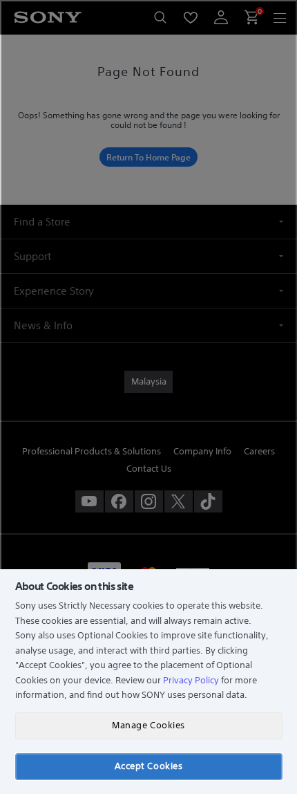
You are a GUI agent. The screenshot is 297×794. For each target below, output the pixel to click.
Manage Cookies (148, 725)
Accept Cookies (148, 766)
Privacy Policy (191, 680)
